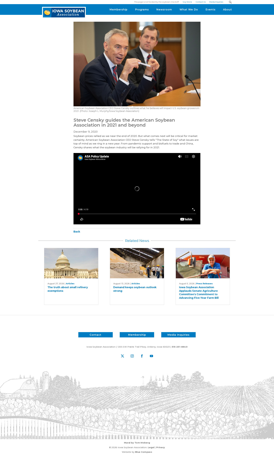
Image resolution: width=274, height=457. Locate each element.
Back (76, 231)
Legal (151, 447)
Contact (95, 334)
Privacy (160, 447)
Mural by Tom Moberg (137, 442)
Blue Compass (143, 452)
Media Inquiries (178, 334)
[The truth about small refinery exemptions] (71, 263)
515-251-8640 (180, 347)
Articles (70, 283)
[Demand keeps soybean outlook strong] (137, 263)
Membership (137, 334)
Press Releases (204, 283)
